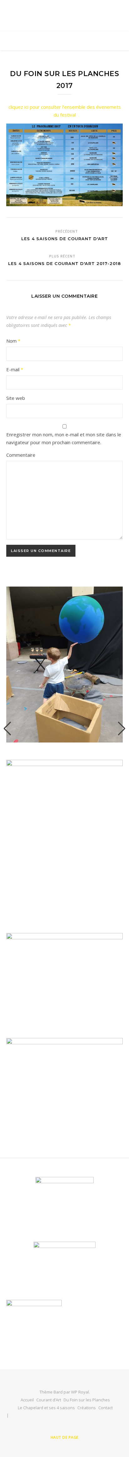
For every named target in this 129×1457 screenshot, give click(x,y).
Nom (13, 341)
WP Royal (80, 1392)
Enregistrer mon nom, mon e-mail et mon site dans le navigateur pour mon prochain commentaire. (63, 438)
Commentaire (20, 455)
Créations (86, 1407)
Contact (105, 1407)
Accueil (27, 1400)
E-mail (14, 369)
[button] (7, 729)
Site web (15, 398)
